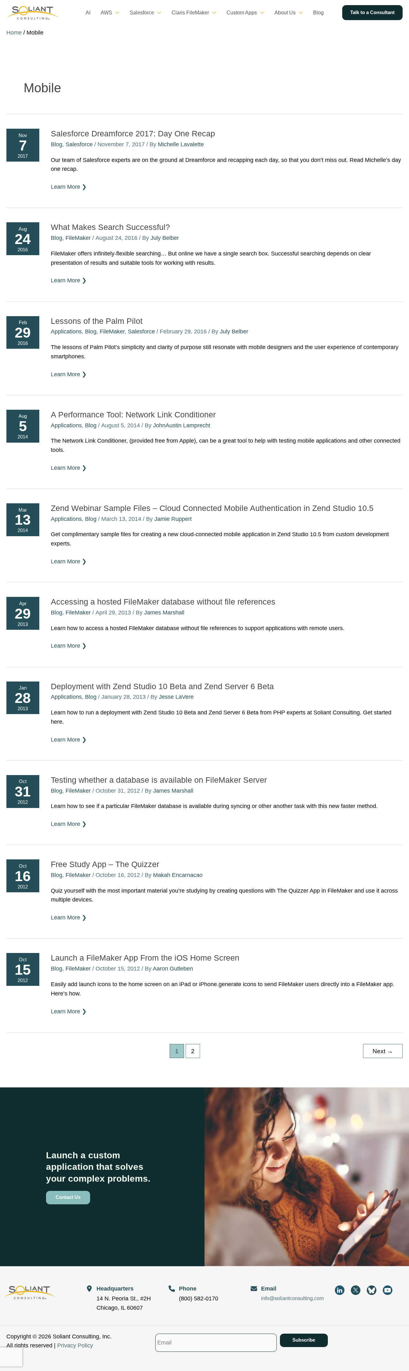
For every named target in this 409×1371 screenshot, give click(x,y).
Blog (56, 144)
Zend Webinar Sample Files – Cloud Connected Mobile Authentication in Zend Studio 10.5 (212, 508)
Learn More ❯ (69, 187)
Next (383, 1051)
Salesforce (79, 144)
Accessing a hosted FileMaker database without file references (163, 601)
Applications (66, 331)
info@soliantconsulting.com (292, 1298)
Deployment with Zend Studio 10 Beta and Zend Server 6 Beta (162, 686)
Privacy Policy (75, 1345)
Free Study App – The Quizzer (105, 864)
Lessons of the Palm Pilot (97, 320)
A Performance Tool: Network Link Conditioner (133, 414)
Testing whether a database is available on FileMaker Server (159, 779)
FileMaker (78, 238)
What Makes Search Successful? (110, 227)
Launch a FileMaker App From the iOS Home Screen (145, 957)
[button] (116, 13)
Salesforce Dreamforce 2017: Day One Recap (133, 133)
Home (14, 32)
